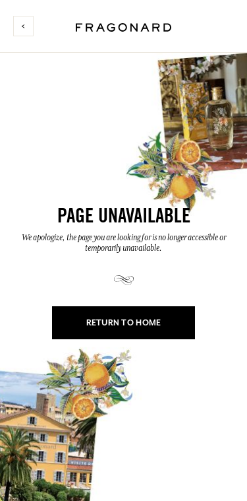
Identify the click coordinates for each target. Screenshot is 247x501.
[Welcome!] (123, 25)
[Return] (28, 26)
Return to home (123, 322)
